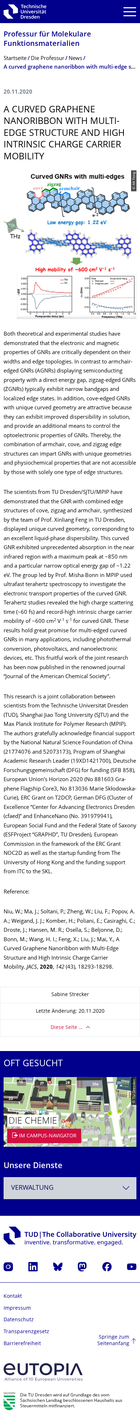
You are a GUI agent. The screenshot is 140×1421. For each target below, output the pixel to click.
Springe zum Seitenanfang (113, 1340)
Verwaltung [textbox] (32, 1188)
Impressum (17, 1308)
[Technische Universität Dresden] (25, 11)
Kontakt (13, 1296)
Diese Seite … (67, 1027)
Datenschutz (19, 1320)
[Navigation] (129, 11)
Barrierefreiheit (22, 1344)
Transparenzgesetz (26, 1332)
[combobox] (70, 1188)
